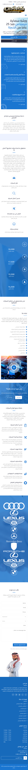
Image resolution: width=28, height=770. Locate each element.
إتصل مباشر (13, 37)
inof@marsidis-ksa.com (7, 4)
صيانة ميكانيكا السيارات (15, 437)
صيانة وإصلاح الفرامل (16, 482)
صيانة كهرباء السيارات (16, 449)
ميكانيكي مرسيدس (22, 706)
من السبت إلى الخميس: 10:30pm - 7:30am (17, 2)
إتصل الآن (19, 397)
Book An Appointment (20, 645)
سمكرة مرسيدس (22, 711)
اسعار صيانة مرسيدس (22, 720)
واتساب (13, 41)
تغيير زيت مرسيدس (22, 716)
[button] (26, 15)
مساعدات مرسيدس (22, 718)
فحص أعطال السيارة (16, 425)
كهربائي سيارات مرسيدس (21, 703)
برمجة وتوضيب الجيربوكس (15, 473)
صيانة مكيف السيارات (16, 461)
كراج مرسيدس (23, 708)
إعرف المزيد (22, 64)
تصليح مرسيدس (23, 713)
